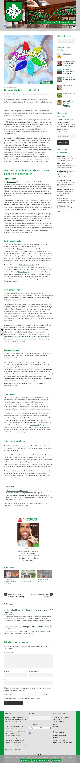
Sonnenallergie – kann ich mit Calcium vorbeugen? (68, 104)
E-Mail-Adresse (34, 671)
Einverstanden (25, 760)
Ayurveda (7, 473)
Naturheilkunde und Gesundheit (39, 94)
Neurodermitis (34, 425)
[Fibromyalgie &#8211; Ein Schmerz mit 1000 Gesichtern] (11, 574)
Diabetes (34, 337)
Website (6, 680)
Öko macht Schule (69, 85)
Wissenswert (16, 94)
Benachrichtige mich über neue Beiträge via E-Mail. (23, 698)
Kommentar (8, 653)
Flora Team (7, 94)
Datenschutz (18, 750)
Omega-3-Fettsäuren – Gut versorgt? (41, 595)
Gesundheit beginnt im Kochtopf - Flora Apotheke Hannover (25, 611)
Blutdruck (29, 332)
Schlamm (21, 430)
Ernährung (20, 249)
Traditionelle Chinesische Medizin (18, 471)
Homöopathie (8, 448)
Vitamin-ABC (67, 54)
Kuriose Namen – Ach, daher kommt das (69, 79)
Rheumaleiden (11, 420)
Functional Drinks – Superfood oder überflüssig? (69, 63)
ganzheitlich (26, 94)
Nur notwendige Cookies (41, 760)
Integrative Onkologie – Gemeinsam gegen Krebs (23, 495)
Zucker (48, 269)
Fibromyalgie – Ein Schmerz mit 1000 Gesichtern (10, 581)
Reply (51, 609)
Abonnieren (63, 143)
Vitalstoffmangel (23, 272)
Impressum (8, 750)
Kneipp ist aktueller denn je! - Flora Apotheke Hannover (29, 626)
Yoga (24, 383)
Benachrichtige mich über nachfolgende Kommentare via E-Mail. (27, 695)
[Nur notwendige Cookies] (78, 759)
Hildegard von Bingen (11, 191)
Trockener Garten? (69, 93)
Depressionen (44, 337)
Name (6, 671)
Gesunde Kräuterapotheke (26, 580)
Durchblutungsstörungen (22, 337)
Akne (8, 427)
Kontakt (56, 726)
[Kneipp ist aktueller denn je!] (44, 574)
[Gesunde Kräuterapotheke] (28, 574)
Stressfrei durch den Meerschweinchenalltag (14, 595)
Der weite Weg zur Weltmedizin (17, 491)
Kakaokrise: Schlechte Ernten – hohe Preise (69, 71)
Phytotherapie (11, 182)
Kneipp (23, 404)
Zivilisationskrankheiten (27, 265)
